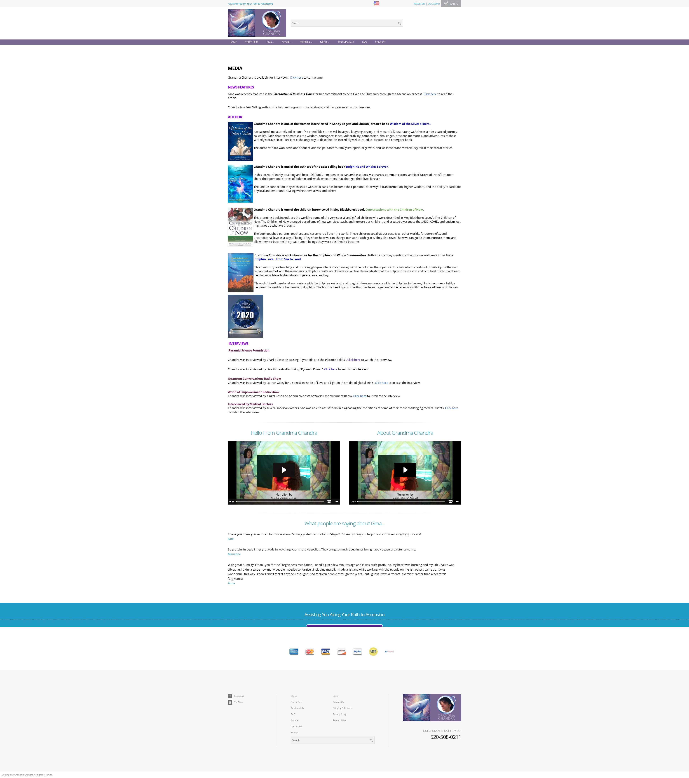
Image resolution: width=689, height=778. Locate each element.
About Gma (296, 702)
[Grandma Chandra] (257, 23)
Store (286, 42)
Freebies (305, 42)
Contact (380, 42)
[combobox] (347, 23)
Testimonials (346, 42)
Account (434, 3)
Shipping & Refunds (342, 708)
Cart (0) (454, 3)
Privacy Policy (339, 714)
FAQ (364, 42)
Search (294, 732)
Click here (296, 77)
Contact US (296, 726)
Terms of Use (339, 720)
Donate (294, 720)
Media (324, 42)
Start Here (251, 42)
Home (233, 42)
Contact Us (338, 702)
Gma (269, 42)
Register (419, 3)
